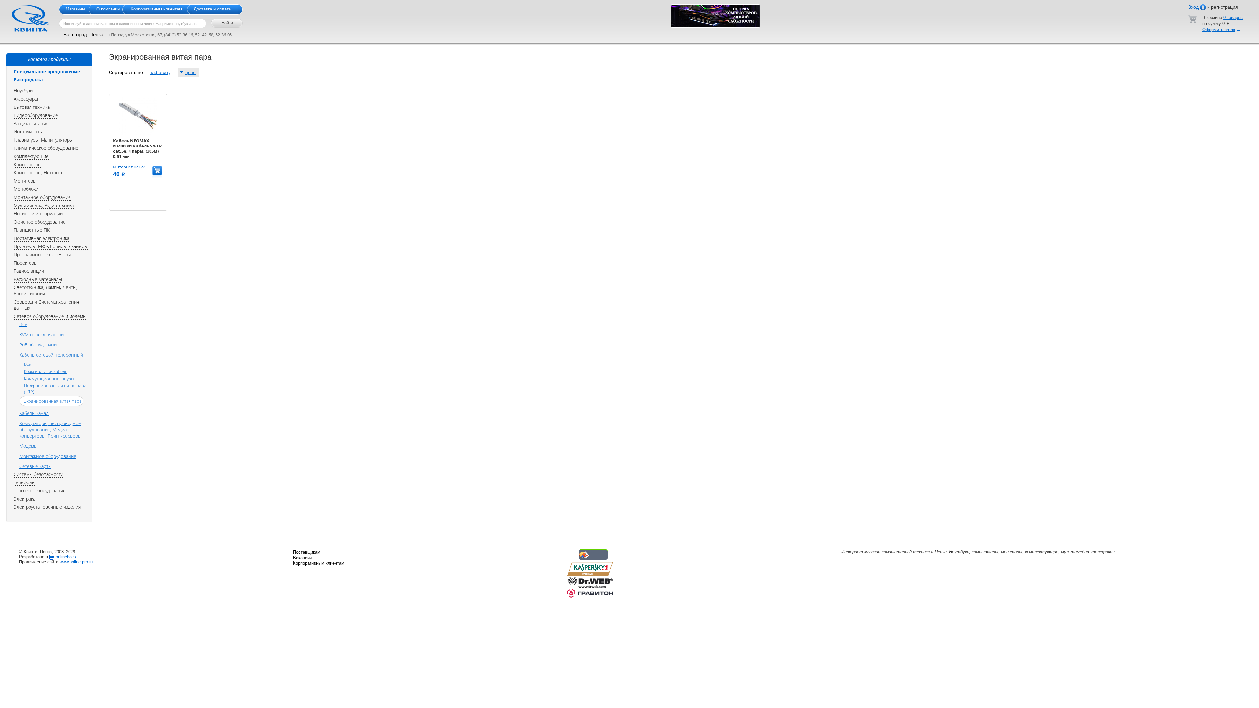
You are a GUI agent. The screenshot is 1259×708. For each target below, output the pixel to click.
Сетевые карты (35, 466)
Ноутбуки (23, 91)
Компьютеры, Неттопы (38, 172)
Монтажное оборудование (42, 197)
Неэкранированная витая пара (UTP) (55, 389)
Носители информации (38, 213)
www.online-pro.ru (76, 562)
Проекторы (25, 263)
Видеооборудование (36, 115)
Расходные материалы (38, 279)
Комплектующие (31, 156)
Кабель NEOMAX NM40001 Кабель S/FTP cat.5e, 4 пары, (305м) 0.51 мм (137, 148)
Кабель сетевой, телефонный (51, 355)
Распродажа (28, 79)
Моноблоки (26, 189)
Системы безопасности (38, 474)
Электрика (24, 499)
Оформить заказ (1218, 29)
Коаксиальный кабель (45, 371)
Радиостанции (29, 271)
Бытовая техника (32, 107)
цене (190, 72)
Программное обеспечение (43, 254)
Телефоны (24, 482)
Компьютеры (27, 164)
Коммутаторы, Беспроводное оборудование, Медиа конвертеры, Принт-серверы (50, 429)
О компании (108, 9)
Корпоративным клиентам (156, 9)
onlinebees (66, 556)
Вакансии (302, 557)
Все (23, 324)
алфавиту (160, 72)
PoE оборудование (39, 345)
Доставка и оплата (212, 9)
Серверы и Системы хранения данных (46, 305)
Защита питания (31, 123)
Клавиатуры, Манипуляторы (43, 140)
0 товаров (1233, 17)
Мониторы (25, 181)
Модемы (28, 446)
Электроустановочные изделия (47, 507)
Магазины (75, 9)
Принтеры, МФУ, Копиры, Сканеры (51, 246)
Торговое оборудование (40, 490)
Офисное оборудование (40, 222)
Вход (1193, 7)
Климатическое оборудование (46, 148)
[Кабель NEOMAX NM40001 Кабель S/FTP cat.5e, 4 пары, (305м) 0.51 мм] (137, 133)
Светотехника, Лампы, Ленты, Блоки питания (45, 290)
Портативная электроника (41, 238)
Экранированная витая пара (53, 401)
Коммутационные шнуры (49, 379)
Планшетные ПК (32, 230)
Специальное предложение (47, 72)
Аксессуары (26, 99)
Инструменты (28, 131)
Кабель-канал (34, 413)
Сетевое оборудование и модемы (50, 316)
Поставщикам (306, 552)
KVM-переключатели (41, 334)
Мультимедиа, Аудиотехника (44, 205)
